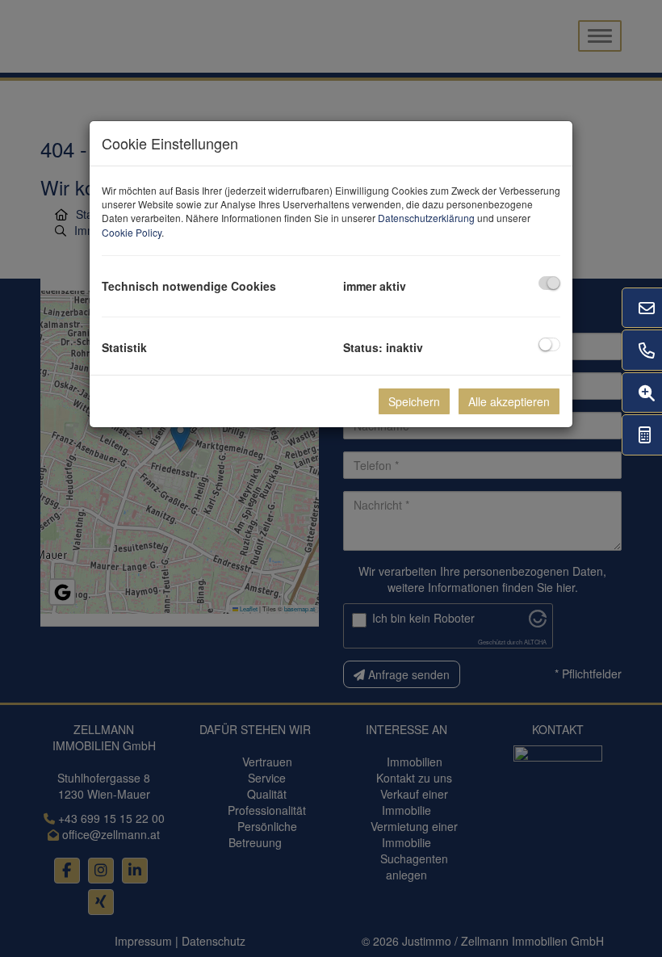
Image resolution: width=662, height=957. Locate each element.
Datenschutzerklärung (426, 218)
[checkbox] (549, 283)
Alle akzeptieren (509, 401)
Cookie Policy (131, 232)
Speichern (414, 401)
